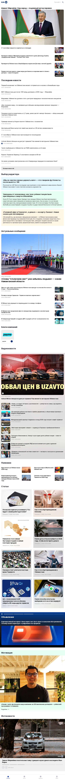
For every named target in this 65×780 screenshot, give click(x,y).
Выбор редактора (10, 174)
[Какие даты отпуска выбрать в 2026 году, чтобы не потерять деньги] (48, 533)
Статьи (4, 486)
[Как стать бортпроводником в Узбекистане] (48, 563)
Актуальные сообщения (13, 231)
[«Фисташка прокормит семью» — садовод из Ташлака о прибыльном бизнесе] (32, 430)
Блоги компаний (9, 327)
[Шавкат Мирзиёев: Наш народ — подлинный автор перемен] (32, 26)
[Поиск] (63, 2)
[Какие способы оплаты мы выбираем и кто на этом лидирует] (48, 593)
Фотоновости (8, 716)
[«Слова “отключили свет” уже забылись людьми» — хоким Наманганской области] (32, 259)
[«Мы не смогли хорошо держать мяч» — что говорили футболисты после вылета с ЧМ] (32, 183)
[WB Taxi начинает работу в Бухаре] (32, 633)
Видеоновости (8, 348)
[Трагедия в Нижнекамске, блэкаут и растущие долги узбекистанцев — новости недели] (32, 438)
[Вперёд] (6, 767)
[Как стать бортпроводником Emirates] (48, 503)
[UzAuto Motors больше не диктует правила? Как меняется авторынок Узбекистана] (32, 377)
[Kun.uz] (4, 2)
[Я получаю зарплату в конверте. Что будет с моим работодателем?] (16, 503)
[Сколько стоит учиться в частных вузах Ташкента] (16, 563)
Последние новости (11, 80)
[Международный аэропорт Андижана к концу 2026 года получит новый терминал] (32, 422)
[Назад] (3, 767)
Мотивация (6, 653)
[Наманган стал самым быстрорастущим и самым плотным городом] (16, 533)
